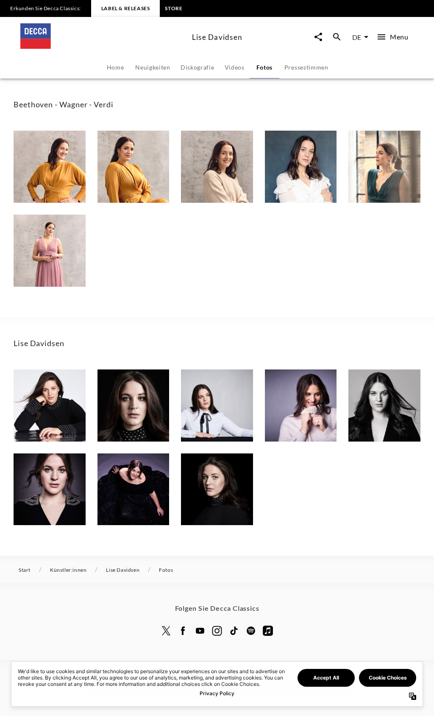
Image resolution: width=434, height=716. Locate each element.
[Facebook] (183, 630)
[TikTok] (233, 630)
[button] (49, 166)
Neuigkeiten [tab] (152, 67)
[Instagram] (217, 630)
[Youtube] (200, 630)
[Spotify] (250, 630)
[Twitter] (166, 630)
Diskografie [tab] (197, 67)
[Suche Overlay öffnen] (336, 37)
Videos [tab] (235, 67)
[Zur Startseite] (102, 46)
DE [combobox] (356, 37)
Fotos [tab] (264, 67)
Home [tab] (115, 67)
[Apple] (267, 630)
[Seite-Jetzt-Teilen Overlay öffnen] (318, 37)
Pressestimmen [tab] (306, 67)
